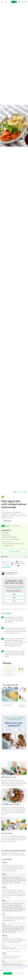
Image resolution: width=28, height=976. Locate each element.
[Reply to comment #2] (7, 873)
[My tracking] (19, 2)
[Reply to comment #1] (8, 862)
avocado (8, 541)
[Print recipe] (19, 492)
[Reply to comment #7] (8, 935)
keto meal (19, 514)
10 (25, 951)
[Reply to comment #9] (4, 945)
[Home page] (14, 2)
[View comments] (15, 492)
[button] (14, 970)
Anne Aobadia (11, 561)
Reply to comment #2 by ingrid (13, 951)
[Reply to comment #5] (6, 913)
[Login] (25, 2)
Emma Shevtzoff (6, 563)
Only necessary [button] (19, 973)
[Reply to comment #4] (6, 900)
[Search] (5, 2)
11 (25, 960)
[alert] (14, 971)
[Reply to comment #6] (6, 923)
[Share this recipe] (22, 492)
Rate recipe (7, 521)
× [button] (26, 967)
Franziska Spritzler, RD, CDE (9, 565)
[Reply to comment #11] (5, 960)
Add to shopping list (15, 551)
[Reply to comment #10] (7, 952)
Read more (20, 969)
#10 (6, 884)
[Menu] (2, 2)
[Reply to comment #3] (7, 886)
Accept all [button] (7, 973)
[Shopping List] (22, 2)
